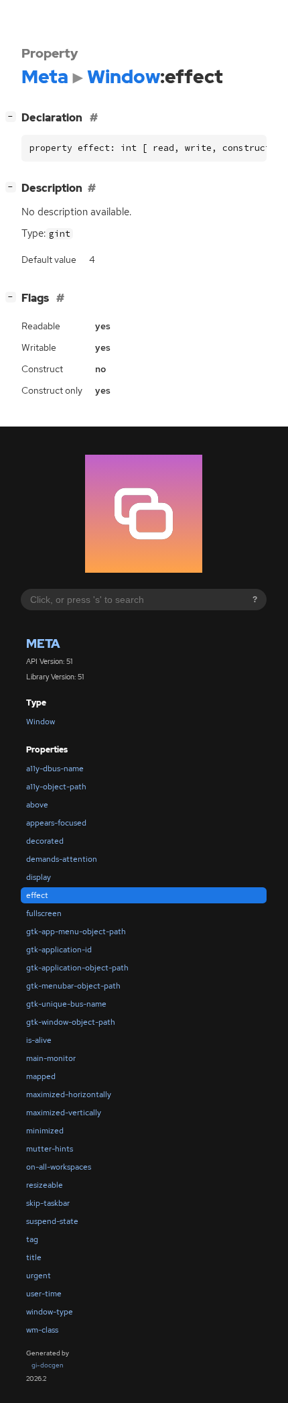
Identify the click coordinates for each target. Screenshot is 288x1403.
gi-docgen (47, 1365)
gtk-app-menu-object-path (76, 931)
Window (40, 721)
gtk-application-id (59, 949)
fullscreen (44, 913)
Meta (43, 643)
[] (13, 116)
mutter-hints (49, 1148)
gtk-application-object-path (77, 967)
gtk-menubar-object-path (73, 985)
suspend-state (52, 1221)
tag (32, 1239)
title (34, 1257)
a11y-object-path (56, 786)
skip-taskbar (48, 1203)
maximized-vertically (63, 1112)
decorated (45, 841)
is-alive (39, 1040)
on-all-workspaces (58, 1167)
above (37, 804)
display (38, 877)
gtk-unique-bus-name (66, 1004)
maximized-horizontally (68, 1094)
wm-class (42, 1330)
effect (37, 895)
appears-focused (56, 823)
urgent (38, 1275)
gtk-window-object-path (70, 1022)
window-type (49, 1311)
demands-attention (61, 859)
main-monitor (51, 1058)
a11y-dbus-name (55, 768)
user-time (44, 1293)
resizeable (44, 1185)
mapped (41, 1076)
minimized (45, 1130)
